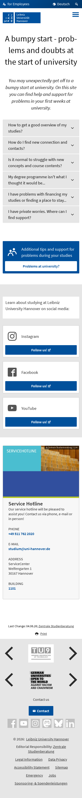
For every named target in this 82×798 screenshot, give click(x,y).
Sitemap (61, 767)
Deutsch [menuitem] (63, 4)
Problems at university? (41, 266)
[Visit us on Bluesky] (58, 723)
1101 (12, 588)
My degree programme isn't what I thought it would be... (37, 180)
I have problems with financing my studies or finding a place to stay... (37, 197)
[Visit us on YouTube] (23, 723)
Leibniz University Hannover (47, 739)
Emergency (34, 775)
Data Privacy (57, 759)
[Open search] (77, 4)
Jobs (52, 775)
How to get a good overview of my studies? (37, 128)
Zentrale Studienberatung (56, 626)
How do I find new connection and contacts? (37, 145)
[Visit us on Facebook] (12, 723)
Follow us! (39, 350)
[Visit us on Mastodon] (47, 723)
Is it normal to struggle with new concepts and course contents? (36, 162)
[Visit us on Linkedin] (70, 723)
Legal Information (29, 759)
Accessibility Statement (31, 767)
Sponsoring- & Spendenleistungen (41, 783)
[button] (9, 653)
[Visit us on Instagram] (35, 723)
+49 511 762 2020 (21, 533)
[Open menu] (75, 17)
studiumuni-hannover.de (29, 548)
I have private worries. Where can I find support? (37, 214)
